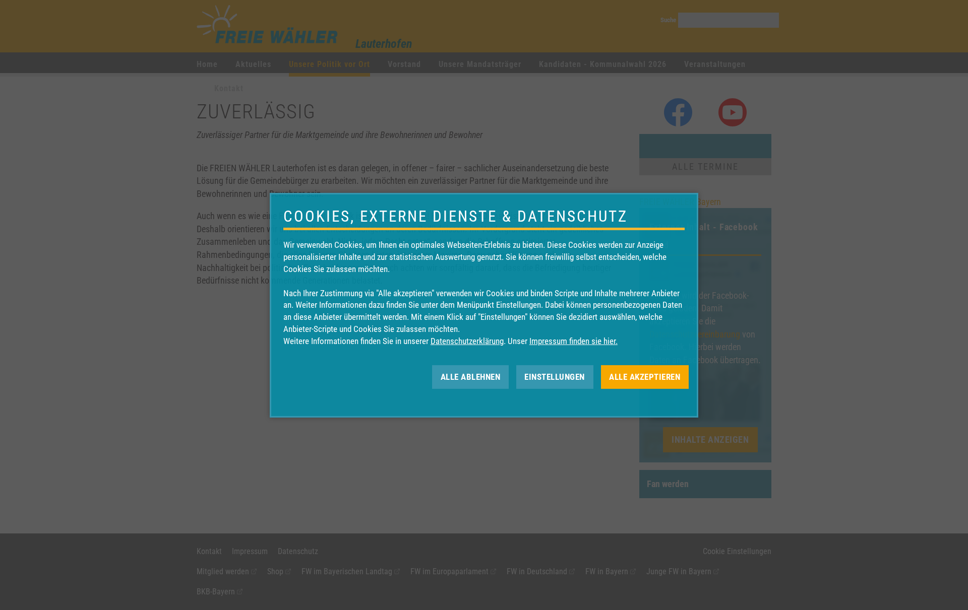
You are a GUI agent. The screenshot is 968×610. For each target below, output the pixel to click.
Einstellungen (554, 376)
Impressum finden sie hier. (573, 341)
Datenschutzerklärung (467, 341)
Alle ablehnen (471, 376)
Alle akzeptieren (644, 376)
